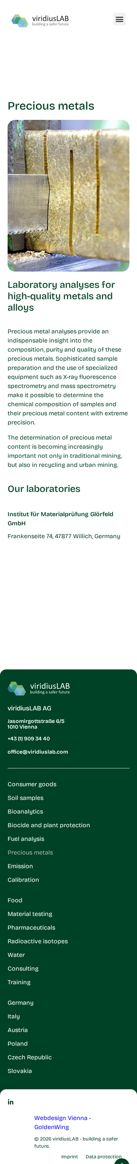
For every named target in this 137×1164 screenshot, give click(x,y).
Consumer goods (32, 784)
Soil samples (25, 797)
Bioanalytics (25, 811)
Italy (14, 1016)
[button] (119, 19)
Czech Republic (30, 1057)
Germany (20, 1002)
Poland (18, 1043)
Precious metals (30, 852)
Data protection (104, 1157)
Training (19, 982)
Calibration (23, 879)
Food (15, 900)
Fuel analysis (26, 838)
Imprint (69, 1157)
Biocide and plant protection (49, 825)
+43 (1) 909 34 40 (29, 738)
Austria (18, 1030)
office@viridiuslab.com (38, 752)
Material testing (30, 913)
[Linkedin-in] (11, 1102)
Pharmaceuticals (31, 927)
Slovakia (20, 1070)
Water (16, 954)
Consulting (23, 968)
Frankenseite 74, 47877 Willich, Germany (64, 536)
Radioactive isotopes (38, 941)
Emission (20, 866)
